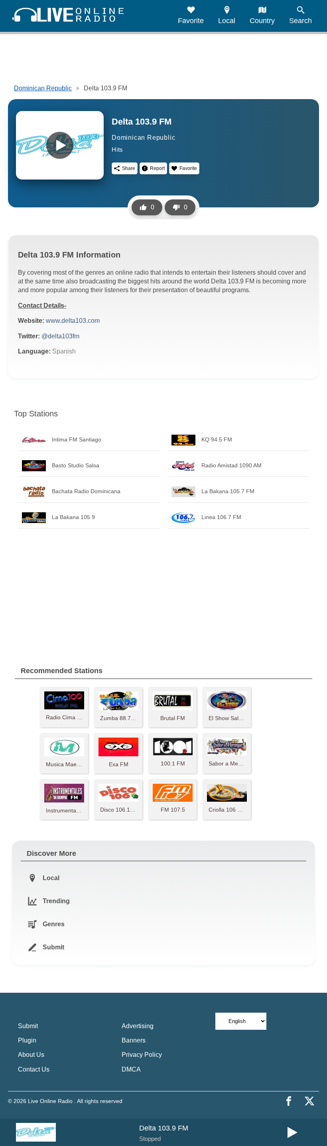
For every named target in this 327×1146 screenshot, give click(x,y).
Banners (134, 1040)
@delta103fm (60, 336)
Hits (117, 149)
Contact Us (33, 1069)
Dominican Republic (43, 88)
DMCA (131, 1069)
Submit (28, 1026)
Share (128, 168)
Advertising (138, 1026)
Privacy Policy (142, 1054)
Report (157, 168)
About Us (31, 1054)
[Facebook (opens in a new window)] (288, 1101)
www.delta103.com (73, 320)
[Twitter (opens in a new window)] (309, 1101)
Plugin (27, 1040)
